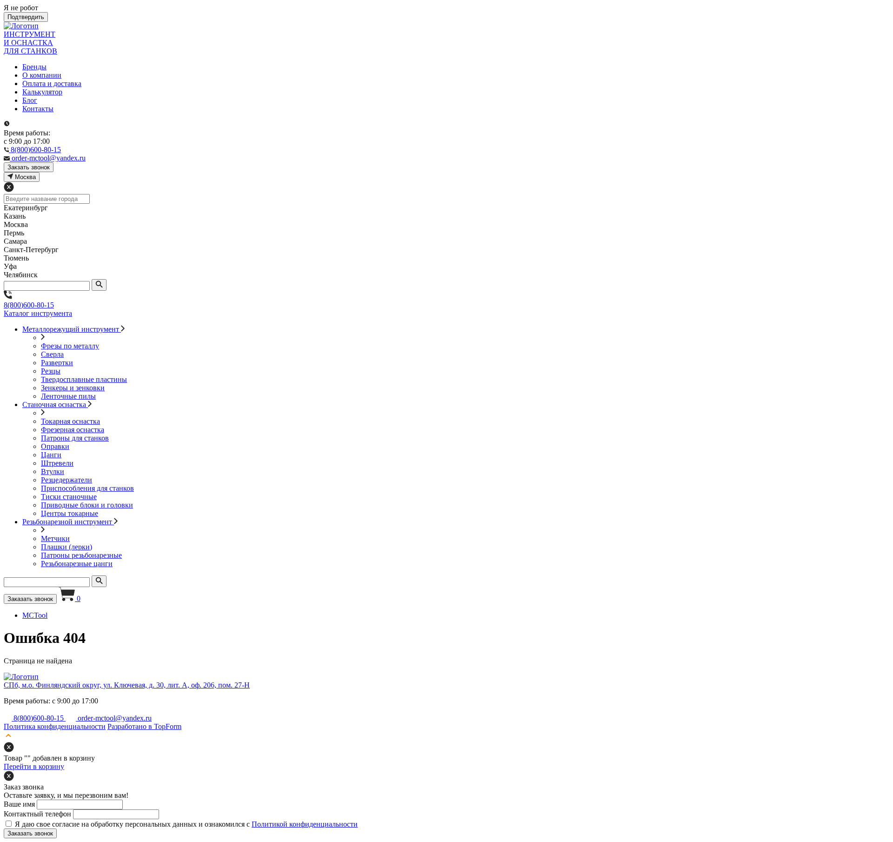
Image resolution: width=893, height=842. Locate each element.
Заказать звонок (30, 598)
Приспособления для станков (87, 488)
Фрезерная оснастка (72, 430)
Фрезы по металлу (70, 346)
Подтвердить (25, 16)
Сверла (52, 354)
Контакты (37, 109)
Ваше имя (19, 804)
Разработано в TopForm (144, 726)
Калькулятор (42, 92)
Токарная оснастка (70, 421)
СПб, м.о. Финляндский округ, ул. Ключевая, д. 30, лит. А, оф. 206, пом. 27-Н (127, 685)
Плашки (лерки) (66, 547)
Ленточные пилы (68, 396)
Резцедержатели (66, 480)
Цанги (51, 455)
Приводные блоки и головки (87, 505)
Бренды (34, 67)
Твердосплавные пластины (84, 379)
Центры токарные (69, 513)
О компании (41, 75)
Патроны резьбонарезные (81, 555)
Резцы (50, 371)
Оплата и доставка (51, 83)
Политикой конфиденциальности (305, 824)
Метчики (55, 538)
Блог (29, 100)
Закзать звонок (28, 167)
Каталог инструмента (38, 313)
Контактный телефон (37, 814)
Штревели (57, 463)
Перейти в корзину (34, 766)
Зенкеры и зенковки (73, 388)
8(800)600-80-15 (29, 305)
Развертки (57, 363)
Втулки (52, 471)
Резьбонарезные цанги (77, 564)
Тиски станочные (69, 497)
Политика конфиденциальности (55, 726)
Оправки (55, 446)
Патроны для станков (75, 438)
